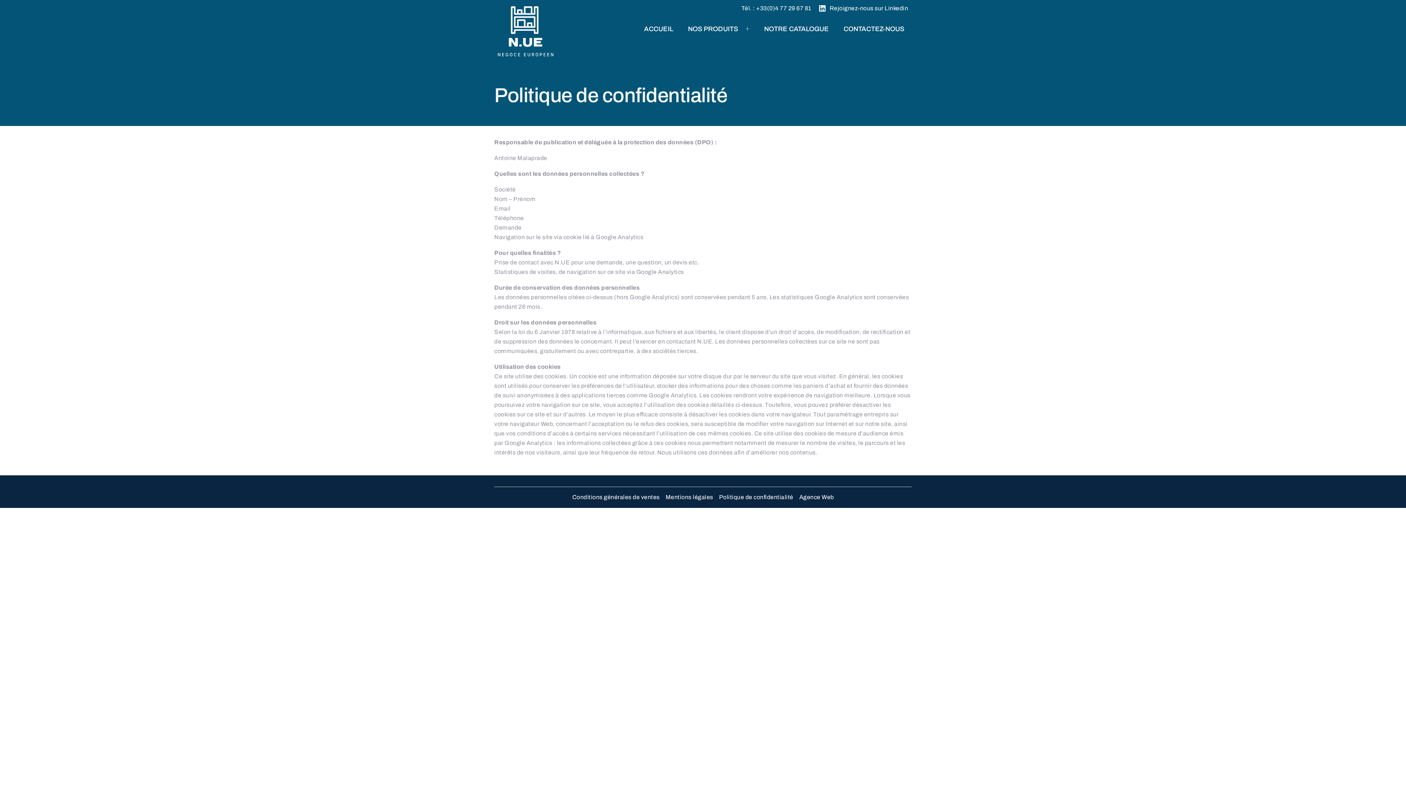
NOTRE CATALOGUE (796, 29)
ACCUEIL (658, 29)
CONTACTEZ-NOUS (874, 29)
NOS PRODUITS (713, 29)
